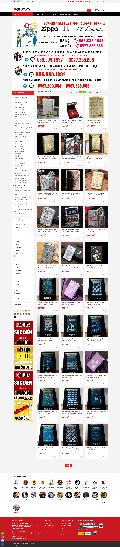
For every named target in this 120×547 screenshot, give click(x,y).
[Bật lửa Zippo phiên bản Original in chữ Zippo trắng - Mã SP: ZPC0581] (96, 326)
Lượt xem (96, 92)
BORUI (17, 242)
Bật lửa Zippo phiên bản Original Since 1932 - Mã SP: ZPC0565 (96, 412)
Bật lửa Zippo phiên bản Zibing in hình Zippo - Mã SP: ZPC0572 (96, 376)
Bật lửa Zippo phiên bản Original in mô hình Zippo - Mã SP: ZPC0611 (47, 303)
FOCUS (17, 287)
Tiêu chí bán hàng (65, 531)
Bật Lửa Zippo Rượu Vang (21, 202)
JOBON (17, 230)
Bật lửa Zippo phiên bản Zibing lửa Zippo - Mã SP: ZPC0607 (71, 303)
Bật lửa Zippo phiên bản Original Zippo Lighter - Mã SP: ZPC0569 (47, 412)
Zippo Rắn (17, 156)
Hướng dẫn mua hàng (66, 523)
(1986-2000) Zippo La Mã (20, 213)
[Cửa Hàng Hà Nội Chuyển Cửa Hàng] (60, 69)
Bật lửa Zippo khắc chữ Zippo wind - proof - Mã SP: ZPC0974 (71, 194)
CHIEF (17, 290)
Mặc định (82, 92)
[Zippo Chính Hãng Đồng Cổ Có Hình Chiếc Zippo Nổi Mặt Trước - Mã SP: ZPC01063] (48, 144)
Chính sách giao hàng (66, 525)
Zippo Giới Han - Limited (20, 136)
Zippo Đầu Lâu (18, 168)
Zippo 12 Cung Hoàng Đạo (21, 139)
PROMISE (18, 264)
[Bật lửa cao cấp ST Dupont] (23, 383)
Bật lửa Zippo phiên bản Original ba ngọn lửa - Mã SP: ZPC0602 (95, 303)
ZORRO (17, 236)
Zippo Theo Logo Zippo (20, 185)
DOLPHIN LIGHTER (20, 225)
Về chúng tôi (76, 14)
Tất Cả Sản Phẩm (46, 14)
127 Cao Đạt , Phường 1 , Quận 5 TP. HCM (27, 525)
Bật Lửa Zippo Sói (19, 146)
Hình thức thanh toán (66, 533)
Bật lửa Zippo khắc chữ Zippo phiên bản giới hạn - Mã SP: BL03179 (95, 121)
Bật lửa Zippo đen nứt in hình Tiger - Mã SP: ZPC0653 (95, 267)
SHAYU (17, 267)
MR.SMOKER (19, 259)
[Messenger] (2, 544)
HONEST (18, 227)
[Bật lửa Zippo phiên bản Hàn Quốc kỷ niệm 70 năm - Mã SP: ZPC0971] (96, 180)
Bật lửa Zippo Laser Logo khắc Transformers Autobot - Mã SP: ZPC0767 (70, 267)
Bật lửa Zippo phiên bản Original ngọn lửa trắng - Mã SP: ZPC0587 (71, 339)
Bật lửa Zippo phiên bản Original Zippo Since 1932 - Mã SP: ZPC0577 (47, 376)
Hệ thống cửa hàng (49, 525)
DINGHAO (18, 250)
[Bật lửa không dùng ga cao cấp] (23, 332)
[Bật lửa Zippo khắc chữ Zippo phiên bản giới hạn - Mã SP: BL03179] (96, 107)
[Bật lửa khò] (23, 358)
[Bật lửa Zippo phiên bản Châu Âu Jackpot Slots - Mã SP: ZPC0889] (72, 217)
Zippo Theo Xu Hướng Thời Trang (22, 190)
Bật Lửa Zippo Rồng (19, 149)
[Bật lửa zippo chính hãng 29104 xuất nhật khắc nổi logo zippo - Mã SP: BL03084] (72, 144)
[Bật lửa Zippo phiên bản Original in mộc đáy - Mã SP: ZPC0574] (72, 362)
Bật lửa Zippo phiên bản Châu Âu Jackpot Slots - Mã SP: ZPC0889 (70, 230)
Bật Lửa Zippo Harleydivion (21, 188)
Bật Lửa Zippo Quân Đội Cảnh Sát (22, 197)
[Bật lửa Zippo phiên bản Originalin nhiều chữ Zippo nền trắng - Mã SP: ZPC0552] (72, 435)
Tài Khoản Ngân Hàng (50, 529)
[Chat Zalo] (2, 540)
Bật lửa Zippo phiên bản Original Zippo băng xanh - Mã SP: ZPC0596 (47, 339)
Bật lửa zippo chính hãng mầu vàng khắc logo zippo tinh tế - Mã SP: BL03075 (95, 158)
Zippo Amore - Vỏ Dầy (20, 105)
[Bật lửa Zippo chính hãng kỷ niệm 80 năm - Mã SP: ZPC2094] (72, 107)
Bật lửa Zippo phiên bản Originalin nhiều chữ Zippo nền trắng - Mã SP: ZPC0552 (71, 449)
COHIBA (18, 299)
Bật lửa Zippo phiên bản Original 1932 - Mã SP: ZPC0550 (96, 449)
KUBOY (17, 284)
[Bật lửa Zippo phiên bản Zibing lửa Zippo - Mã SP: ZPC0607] (72, 289)
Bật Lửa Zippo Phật (19, 166)
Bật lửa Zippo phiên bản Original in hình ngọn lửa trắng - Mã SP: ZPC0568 (72, 412)
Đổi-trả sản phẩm (65, 529)
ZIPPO (17, 233)
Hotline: (75, 1)
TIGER (17, 262)
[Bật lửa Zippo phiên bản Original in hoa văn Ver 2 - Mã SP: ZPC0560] (48, 435)
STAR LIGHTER (19, 253)
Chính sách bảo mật (65, 534)
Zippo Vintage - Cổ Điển (20, 109)
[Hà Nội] (2, 533)
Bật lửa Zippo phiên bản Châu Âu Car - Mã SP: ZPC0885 (95, 230)
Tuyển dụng (47, 527)
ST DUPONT (18, 247)
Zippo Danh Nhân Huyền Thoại (22, 175)
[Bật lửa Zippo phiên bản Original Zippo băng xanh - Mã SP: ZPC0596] (48, 326)
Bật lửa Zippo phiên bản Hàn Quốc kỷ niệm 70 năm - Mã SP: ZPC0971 (95, 194)
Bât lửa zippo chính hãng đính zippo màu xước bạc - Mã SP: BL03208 (47, 121)
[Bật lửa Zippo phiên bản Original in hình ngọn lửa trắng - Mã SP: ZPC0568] (72, 399)
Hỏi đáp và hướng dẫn (64, 14)
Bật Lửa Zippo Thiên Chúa (21, 180)
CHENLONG (18, 244)
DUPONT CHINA (19, 239)
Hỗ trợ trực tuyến (88, 1)
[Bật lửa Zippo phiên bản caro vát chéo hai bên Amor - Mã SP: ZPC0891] (48, 180)
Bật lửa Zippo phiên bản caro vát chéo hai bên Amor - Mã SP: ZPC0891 (47, 194)
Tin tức (54, 14)
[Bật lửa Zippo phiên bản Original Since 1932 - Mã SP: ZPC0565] (96, 399)
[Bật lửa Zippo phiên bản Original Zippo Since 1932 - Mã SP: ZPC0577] (48, 362)
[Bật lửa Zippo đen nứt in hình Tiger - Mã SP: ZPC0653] (96, 253)
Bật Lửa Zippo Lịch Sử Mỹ (21, 199)
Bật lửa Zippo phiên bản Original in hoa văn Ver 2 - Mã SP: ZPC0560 (48, 449)
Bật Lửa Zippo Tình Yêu (20, 173)
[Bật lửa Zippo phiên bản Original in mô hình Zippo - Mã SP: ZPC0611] (48, 289)
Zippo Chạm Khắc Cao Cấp (21, 183)
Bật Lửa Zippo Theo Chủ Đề (21, 204)
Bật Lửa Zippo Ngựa (19, 151)
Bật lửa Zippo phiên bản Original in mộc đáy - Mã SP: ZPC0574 (72, 376)
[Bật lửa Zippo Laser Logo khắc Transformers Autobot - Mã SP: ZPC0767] (72, 253)
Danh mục (16, 14)
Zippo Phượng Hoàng (19, 158)
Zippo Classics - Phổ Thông (21, 97)
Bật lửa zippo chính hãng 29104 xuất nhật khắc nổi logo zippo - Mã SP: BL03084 (71, 158)
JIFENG (17, 256)
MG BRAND (18, 270)
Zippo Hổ (17, 161)
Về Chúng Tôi (48, 523)
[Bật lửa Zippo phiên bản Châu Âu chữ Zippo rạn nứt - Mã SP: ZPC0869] (48, 253)
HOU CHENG (19, 273)
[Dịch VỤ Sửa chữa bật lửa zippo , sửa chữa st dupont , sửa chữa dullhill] (60, 34)
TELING (17, 296)
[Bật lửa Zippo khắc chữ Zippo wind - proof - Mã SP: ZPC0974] (72, 180)
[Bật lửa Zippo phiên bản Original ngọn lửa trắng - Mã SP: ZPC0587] (72, 326)
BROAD (17, 279)
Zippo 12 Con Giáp (19, 141)
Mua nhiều (103, 92)
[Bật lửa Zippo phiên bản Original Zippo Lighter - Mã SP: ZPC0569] (48, 399)
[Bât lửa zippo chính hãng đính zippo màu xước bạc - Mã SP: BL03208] (48, 107)
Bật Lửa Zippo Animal (20, 163)
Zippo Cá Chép (18, 153)
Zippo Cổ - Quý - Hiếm (20, 207)
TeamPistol (18, 281)
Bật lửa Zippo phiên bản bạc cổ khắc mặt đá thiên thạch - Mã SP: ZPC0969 (47, 230)
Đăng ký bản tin (31, 1)
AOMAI (17, 276)
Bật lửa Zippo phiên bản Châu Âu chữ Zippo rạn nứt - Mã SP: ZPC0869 (47, 267)
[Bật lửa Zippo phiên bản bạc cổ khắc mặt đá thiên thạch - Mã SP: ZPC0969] (48, 217)
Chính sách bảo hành (66, 527)
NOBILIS (18, 293)
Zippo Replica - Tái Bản (20, 107)
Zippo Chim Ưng (18, 144)
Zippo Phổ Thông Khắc (20, 100)
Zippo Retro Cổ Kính (19, 178)
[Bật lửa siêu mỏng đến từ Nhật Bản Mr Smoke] (23, 408)
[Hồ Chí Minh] (2, 536)
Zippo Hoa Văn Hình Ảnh (20, 112)
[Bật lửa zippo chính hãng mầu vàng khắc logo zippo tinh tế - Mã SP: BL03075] (96, 144)
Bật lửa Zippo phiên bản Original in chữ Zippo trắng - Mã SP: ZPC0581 (96, 339)
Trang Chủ (36, 14)
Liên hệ (46, 531)
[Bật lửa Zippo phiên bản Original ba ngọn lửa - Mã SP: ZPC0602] (96, 289)
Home (13, 18)
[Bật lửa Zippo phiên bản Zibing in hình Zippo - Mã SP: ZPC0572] (96, 362)
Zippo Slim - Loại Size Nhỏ (21, 102)
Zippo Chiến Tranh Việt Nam (21, 171)
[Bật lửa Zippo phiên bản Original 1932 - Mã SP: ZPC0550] (96, 435)
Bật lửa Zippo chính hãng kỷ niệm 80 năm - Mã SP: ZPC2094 (71, 121)
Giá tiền (89, 92)
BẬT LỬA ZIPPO (20, 18)
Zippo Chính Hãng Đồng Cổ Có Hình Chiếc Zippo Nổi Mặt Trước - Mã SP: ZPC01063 (47, 158)
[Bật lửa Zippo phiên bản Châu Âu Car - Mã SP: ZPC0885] (96, 217)
